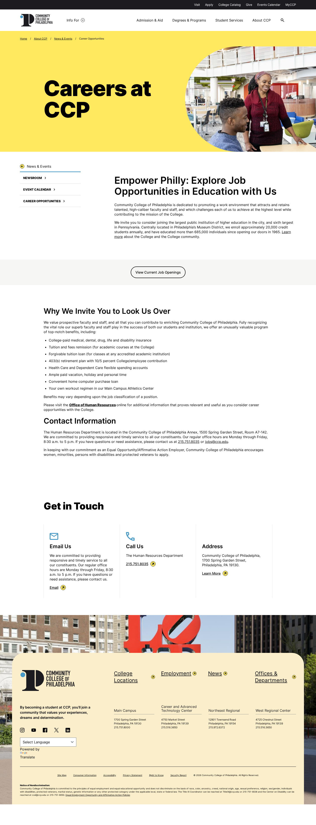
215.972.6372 (217, 727)
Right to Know (156, 775)
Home (23, 38)
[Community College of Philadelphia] (36, 20)
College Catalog (229, 4)
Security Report (178, 775)
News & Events (63, 38)
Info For (73, 20)
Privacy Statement (132, 775)
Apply (209, 4)
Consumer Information (85, 775)
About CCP (261, 20)
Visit (197, 4)
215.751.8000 (122, 727)
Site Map (61, 775)
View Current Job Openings (158, 272)
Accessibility (109, 775)
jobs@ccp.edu (216, 441)
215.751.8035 (188, 441)
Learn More (211, 573)
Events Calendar (268, 4)
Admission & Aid (150, 20)
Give (249, 4)
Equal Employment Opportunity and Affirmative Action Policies (98, 795)
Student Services (229, 20)
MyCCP (290, 4)
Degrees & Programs (189, 20)
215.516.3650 (169, 727)
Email (54, 587)
